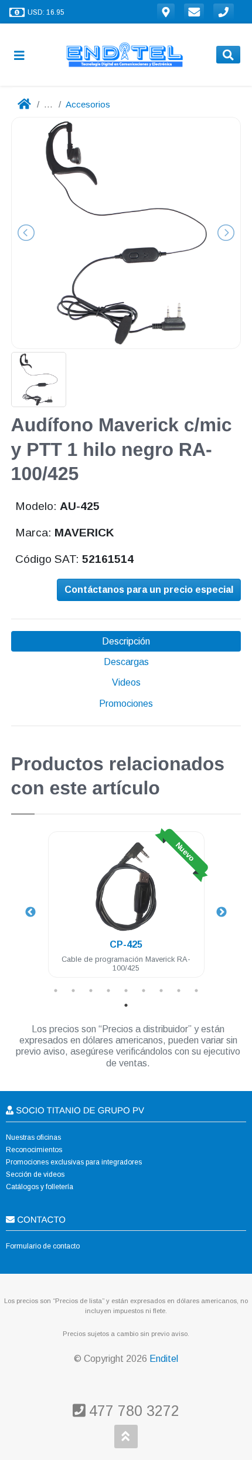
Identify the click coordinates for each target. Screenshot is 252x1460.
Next (221, 912)
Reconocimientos (34, 1150)
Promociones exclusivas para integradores (74, 1162)
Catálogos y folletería (39, 1187)
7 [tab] (161, 990)
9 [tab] (196, 990)
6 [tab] (143, 990)
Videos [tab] (126, 682)
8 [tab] (179, 990)
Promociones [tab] (126, 704)
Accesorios (88, 104)
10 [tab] (126, 1005)
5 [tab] (126, 990)
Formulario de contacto (43, 1246)
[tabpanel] (126, 911)
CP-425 (126, 944)
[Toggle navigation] (24, 54)
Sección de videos (35, 1174)
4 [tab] (108, 990)
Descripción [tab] (126, 641)
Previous (30, 912)
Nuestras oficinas (33, 1137)
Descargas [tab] (126, 662)
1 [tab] (56, 990)
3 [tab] (91, 990)
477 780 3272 (132, 1410)
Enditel (163, 1359)
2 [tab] (73, 990)
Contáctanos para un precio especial (148, 590)
